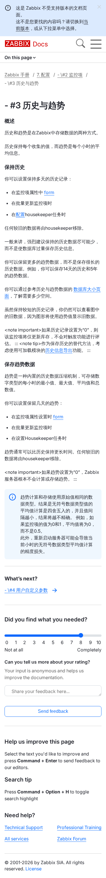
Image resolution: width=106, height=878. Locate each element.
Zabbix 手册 (17, 75)
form (49, 192)
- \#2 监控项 (70, 75)
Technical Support (24, 827)
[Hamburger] (95, 44)
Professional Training (79, 827)
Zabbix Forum (71, 839)
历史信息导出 (58, 350)
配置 (20, 214)
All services (17, 839)
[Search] (80, 44)
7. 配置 (43, 75)
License (33, 868)
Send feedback (53, 711)
